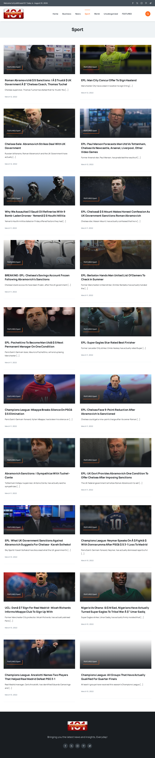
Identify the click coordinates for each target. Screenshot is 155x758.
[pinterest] (146, 3)
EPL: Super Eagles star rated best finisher (108, 342)
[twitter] (137, 3)
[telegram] (150, 3)
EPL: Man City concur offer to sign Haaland (109, 80)
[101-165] (14, 9)
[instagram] (142, 3)
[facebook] (133, 3)
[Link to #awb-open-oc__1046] (147, 13)
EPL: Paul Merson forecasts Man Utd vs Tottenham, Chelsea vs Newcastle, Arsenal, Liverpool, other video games (113, 148)
